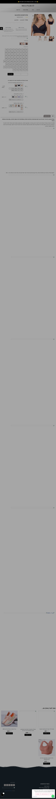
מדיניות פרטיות (35, 796)
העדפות (37, 794)
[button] (1, 28)
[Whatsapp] (52, 796)
